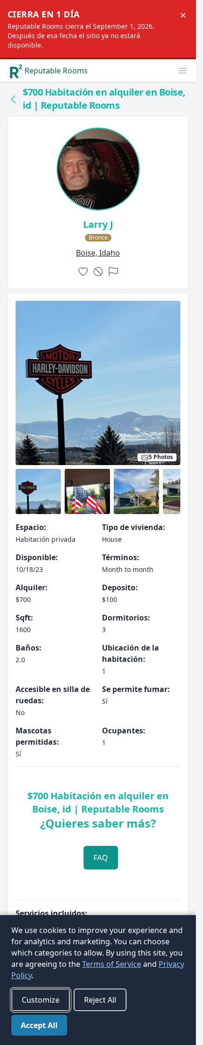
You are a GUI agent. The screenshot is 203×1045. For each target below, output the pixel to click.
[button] (182, 70)
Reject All (100, 1000)
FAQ (100, 857)
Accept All (39, 1025)
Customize (40, 1000)
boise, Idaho (98, 253)
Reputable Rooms (56, 70)
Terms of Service (111, 964)
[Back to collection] (13, 99)
